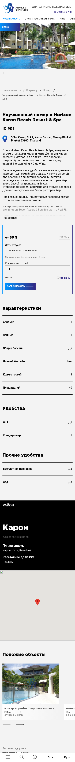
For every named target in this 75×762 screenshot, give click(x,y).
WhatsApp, (39, 6)
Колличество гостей (16, 263)
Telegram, (59, 6)
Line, (49, 6)
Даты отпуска (25, 251)
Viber (69, 6)
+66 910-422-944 (63, 12)
